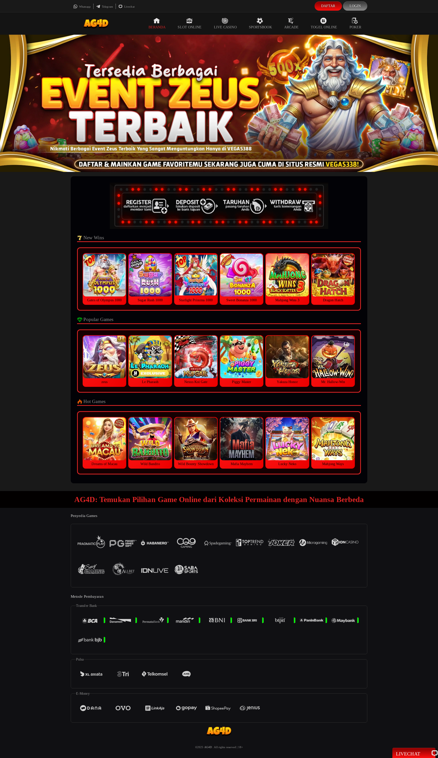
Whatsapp (84, 6)
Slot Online (190, 27)
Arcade (291, 27)
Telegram (107, 6)
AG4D (208, 747)
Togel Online (324, 27)
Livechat (129, 6)
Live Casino (225, 27)
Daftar (328, 6)
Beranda (157, 27)
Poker (355, 27)
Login (355, 6)
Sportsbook (260, 27)
